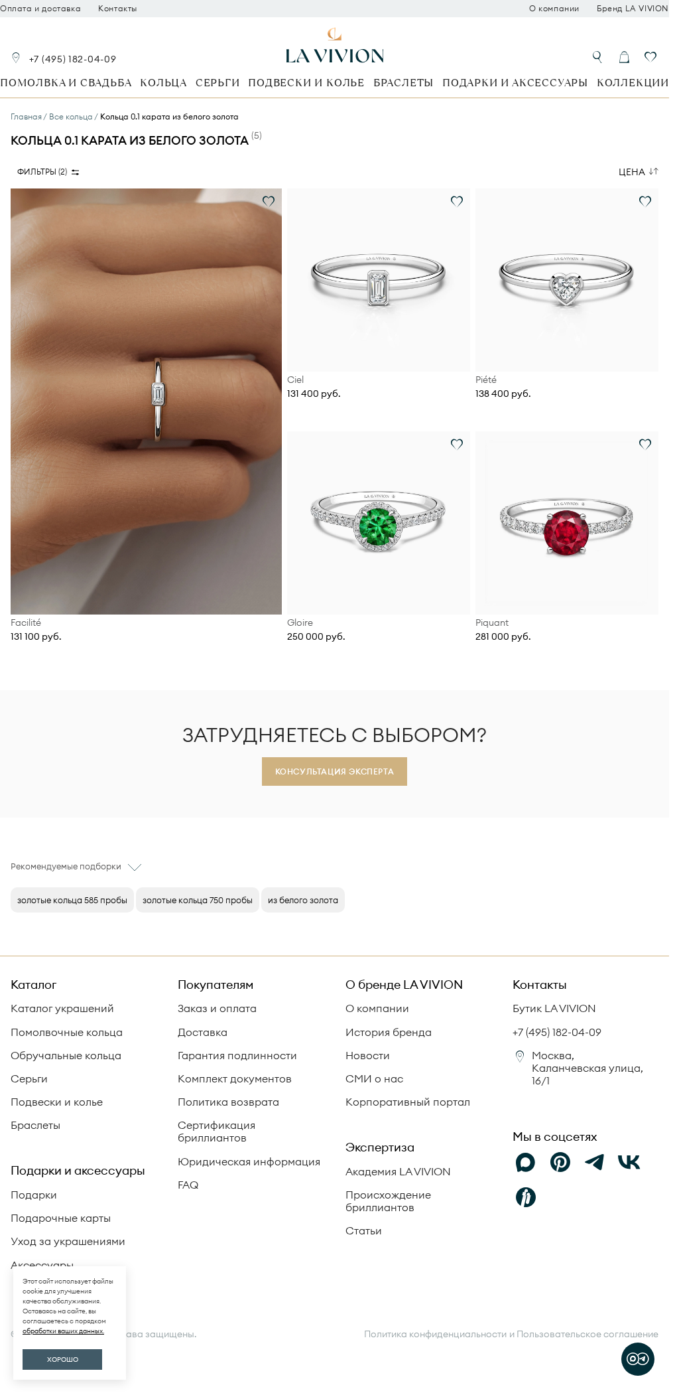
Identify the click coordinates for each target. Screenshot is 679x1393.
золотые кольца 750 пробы (198, 900)
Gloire (300, 622)
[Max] (526, 1162)
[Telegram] (595, 1162)
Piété (486, 380)
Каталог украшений (62, 1008)
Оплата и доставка (40, 9)
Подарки (34, 1194)
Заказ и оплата (217, 1008)
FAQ (188, 1184)
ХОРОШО (62, 1359)
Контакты (117, 9)
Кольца (163, 82)
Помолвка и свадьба (65, 82)
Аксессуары (42, 1265)
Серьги (218, 82)
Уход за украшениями (68, 1241)
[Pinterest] (560, 1162)
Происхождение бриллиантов (388, 1201)
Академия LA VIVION (398, 1171)
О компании (554, 9)
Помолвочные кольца (67, 1032)
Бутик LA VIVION (554, 1008)
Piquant (492, 622)
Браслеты (403, 82)
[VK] (629, 1162)
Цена (632, 172)
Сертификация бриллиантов (216, 1131)
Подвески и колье (306, 82)
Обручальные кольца (66, 1055)
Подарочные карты (61, 1217)
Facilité (26, 622)
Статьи (363, 1230)
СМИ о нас (374, 1078)
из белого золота (303, 900)
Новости (367, 1055)
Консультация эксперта (335, 771)
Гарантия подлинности (237, 1055)
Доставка (202, 1032)
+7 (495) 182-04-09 (73, 59)
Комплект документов (235, 1078)
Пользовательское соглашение (587, 1334)
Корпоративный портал (407, 1101)
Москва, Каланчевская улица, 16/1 (587, 1068)
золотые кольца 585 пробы (72, 900)
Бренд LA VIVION (633, 9)
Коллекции (633, 82)
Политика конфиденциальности (435, 1334)
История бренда (388, 1032)
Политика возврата (228, 1101)
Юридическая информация (249, 1161)
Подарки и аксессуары (515, 82)
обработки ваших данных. (63, 1331)
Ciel (295, 380)
